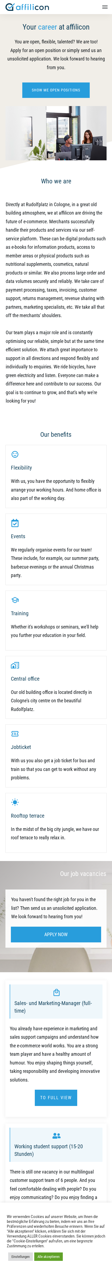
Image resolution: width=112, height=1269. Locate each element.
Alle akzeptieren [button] (49, 1257)
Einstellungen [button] (20, 1257)
